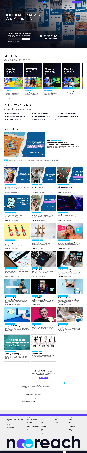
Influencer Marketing (31, 160)
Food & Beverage (44, 423)
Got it (65, 451)
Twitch (56, 423)
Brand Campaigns (55, 160)
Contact (70, 430)
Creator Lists (47, 160)
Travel (42, 433)
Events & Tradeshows (31, 423)
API (28, 429)
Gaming (42, 425)
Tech (42, 419)
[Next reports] (81, 56)
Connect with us (77, 2)
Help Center (71, 419)
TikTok (56, 419)
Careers (70, 429)
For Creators (68, 2)
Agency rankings (72, 426)
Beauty (42, 421)
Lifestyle (42, 432)
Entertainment (43, 426)
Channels (56, 417)
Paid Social (29, 421)
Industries (7, 2)
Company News (40, 160)
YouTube (56, 422)
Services (14, 2)
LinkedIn (56, 425)
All (6, 160)
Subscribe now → (26, 39)
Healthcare (43, 428)
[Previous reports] (79, 56)
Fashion (42, 422)
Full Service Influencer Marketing (33, 426)
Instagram (57, 421)
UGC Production (30, 422)
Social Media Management (32, 419)
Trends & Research (21, 160)
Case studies (71, 423)
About (70, 421)
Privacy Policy (20, 41)
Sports (42, 430)
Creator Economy (12, 160)
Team (70, 422)
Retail (42, 429)
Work (20, 2)
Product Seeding (30, 425)
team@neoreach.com (10, 427)
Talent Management (31, 428)
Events (70, 428)
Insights (25, 2)
